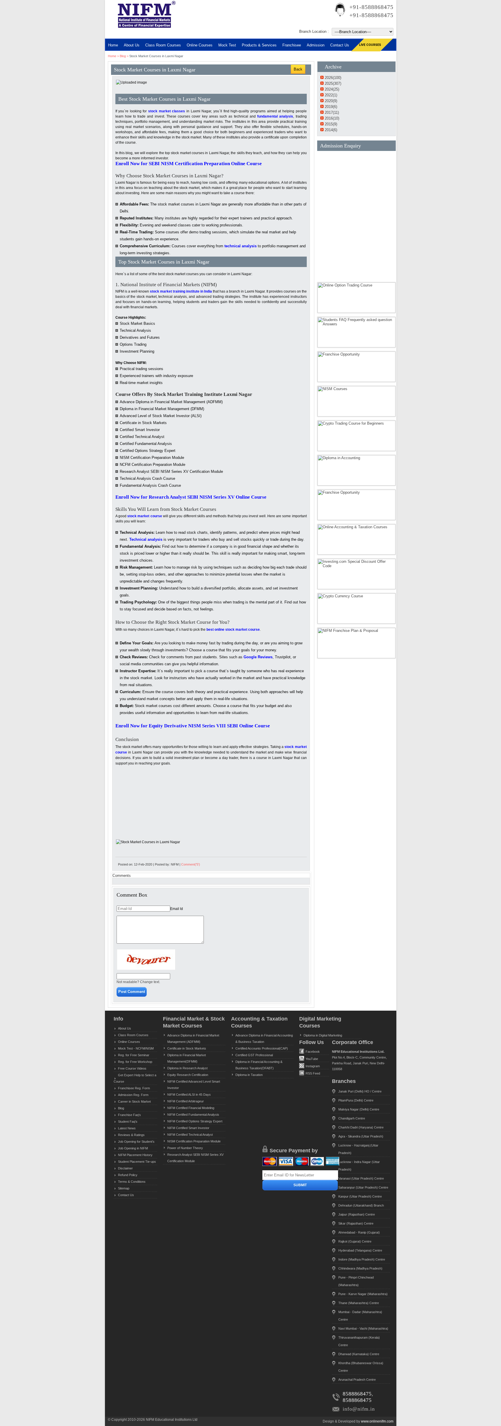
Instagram (313, 1066)
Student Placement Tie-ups (137, 1161)
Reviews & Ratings (131, 1135)
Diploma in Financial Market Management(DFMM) (186, 1058)
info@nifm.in (359, 1409)
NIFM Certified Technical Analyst (190, 1134)
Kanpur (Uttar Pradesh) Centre (360, 1196)
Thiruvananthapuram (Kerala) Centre (359, 1341)
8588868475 (357, 1394)
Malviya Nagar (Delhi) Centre (358, 1109)
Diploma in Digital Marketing (323, 1035)
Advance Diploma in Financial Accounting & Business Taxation (264, 1038)
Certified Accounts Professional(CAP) (261, 1048)
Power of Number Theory (185, 1148)
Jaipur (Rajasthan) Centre (356, 1214)
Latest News (127, 1128)
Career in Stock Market (134, 1101)
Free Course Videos (132, 1068)
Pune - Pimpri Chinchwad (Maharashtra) (356, 1281)
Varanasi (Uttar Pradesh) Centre (361, 1178)
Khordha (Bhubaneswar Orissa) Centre (360, 1366)
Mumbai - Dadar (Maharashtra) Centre (360, 1315)
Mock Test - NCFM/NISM (136, 1048)
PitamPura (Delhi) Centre (355, 1100)
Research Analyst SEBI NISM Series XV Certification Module (195, 1158)
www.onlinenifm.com (377, 1421)
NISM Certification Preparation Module (194, 1141)
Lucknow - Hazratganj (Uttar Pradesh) (358, 1149)
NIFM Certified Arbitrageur (185, 1101)
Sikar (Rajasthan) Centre (355, 1223)
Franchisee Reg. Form (134, 1088)
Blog (123, 56)
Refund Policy (127, 1175)
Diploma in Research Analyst (187, 1068)
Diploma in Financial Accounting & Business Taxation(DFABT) (258, 1065)
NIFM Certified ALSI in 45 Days (189, 1094)
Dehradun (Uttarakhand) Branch (361, 1205)
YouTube (312, 1059)
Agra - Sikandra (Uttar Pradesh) (360, 1136)
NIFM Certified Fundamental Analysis (193, 1114)
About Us (124, 1028)
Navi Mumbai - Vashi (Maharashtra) (363, 1328)
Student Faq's (127, 1121)
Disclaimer (125, 1168)
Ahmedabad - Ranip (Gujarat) (359, 1232)
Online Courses (200, 45)
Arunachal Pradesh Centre (357, 1379)
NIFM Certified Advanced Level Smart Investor (193, 1085)
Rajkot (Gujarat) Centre (354, 1241)
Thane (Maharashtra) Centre (358, 1303)
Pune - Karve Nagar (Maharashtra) (363, 1294)
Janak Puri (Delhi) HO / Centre (360, 1091)
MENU (125, 33)
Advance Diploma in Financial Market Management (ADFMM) (193, 1038)
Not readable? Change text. (138, 982)
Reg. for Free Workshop (135, 1061)
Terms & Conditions (132, 1181)
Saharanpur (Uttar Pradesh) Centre (363, 1187)
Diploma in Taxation (249, 1075)
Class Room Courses (163, 45)
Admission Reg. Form (133, 1095)
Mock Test (227, 45)
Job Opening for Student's (136, 1141)
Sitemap (123, 1188)
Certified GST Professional (254, 1055)
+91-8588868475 (371, 7)
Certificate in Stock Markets (186, 1048)
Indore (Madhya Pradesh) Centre (361, 1259)
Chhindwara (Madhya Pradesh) (360, 1268)
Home (113, 45)
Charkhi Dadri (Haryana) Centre (361, 1127)
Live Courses (370, 45)
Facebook (313, 1051)
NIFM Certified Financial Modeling (190, 1108)
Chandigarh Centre (351, 1118)
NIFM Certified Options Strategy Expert (194, 1121)
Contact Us (126, 1195)
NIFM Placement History (135, 1155)
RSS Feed (313, 1073)
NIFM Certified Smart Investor (188, 1128)
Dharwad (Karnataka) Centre (358, 1354)
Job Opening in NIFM (133, 1148)
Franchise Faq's (129, 1115)
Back (298, 69)
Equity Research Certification (187, 1075)
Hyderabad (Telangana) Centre (360, 1250)
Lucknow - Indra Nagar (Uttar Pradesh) (359, 1165)
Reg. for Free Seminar (133, 1055)
